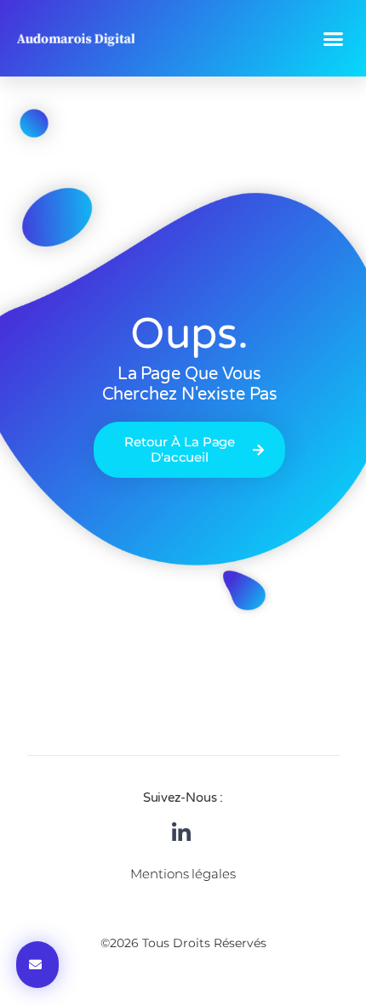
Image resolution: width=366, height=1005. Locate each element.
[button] (333, 38)
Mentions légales (182, 874)
